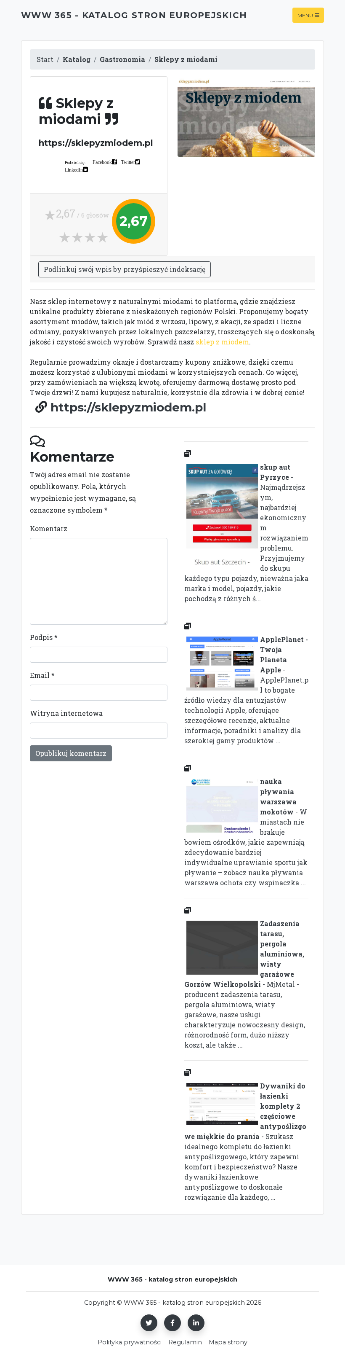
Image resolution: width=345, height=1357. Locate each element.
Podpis (44, 637)
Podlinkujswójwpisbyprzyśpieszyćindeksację (124, 269)
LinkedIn (74, 169)
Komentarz (48, 528)
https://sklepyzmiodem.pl (128, 407)
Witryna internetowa (66, 713)
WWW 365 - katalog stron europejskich (134, 15)
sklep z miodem (222, 341)
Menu (305, 15)
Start (45, 59)
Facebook (102, 161)
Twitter (128, 161)
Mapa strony (228, 1342)
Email (42, 675)
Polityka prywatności (130, 1342)
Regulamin (185, 1342)
